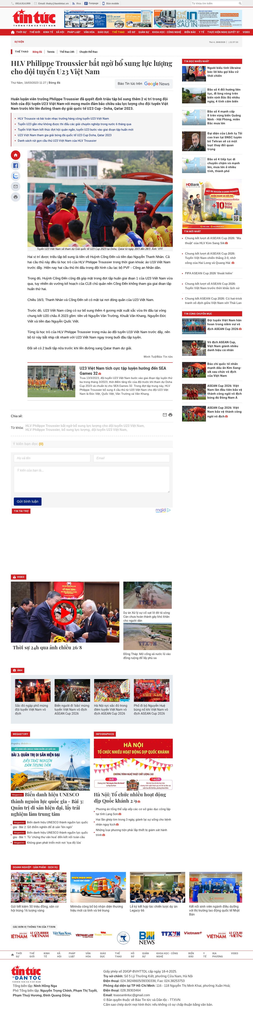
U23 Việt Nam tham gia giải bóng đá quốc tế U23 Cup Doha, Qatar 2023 (64, 135)
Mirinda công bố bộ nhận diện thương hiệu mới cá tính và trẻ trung (96, 908)
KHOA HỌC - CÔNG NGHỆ (166, 32)
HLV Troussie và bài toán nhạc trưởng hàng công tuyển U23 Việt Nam (63, 118)
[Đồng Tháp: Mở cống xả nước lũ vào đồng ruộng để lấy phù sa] (147, 636)
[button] (167, 690)
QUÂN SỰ (143, 32)
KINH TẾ (48, 32)
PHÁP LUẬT (74, 32)
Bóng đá (37, 51)
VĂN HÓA (89, 32)
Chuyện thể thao (88, 51)
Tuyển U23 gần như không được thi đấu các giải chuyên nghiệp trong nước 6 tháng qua (74, 124)
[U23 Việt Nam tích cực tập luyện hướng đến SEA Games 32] (51, 381)
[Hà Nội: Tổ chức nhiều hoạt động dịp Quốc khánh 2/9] (133, 765)
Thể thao (21, 51)
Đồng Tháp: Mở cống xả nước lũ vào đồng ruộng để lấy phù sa (147, 656)
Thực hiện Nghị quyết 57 (223, 32)
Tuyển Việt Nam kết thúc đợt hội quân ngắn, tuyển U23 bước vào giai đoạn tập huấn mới (75, 129)
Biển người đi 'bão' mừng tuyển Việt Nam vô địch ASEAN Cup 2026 (72, 709)
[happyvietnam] (90, 933)
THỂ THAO (118, 32)
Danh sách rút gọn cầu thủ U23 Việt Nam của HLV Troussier (57, 140)
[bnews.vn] (135, 938)
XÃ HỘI (60, 32)
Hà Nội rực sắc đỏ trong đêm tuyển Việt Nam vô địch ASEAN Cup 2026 (110, 709)
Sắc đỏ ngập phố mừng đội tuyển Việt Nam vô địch (31, 709)
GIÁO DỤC (103, 32)
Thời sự (21, 32)
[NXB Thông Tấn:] (112, 938)
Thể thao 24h (67, 51)
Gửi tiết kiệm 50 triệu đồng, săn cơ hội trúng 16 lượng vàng (35, 908)
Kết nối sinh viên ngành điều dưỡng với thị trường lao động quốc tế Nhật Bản (214, 910)
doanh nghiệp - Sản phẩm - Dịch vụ (35, 867)
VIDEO (246, 32)
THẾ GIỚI (34, 32)
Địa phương (217, 955)
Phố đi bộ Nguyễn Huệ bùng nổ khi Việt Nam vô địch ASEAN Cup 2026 (151, 709)
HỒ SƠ (131, 32)
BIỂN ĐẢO (190, 32)
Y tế (201, 32)
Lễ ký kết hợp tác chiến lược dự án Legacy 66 (153, 908)
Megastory (17, 795)
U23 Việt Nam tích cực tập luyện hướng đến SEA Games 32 (123, 371)
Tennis (51, 51)
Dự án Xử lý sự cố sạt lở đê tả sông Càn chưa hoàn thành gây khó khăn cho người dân (146, 616)
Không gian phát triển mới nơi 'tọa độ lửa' (47, 842)
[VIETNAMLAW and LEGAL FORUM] (71, 936)
